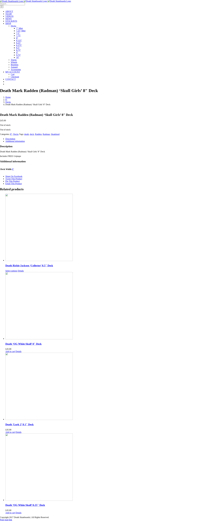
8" (11, 134)
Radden (38, 134)
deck (32, 134)
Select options (11, 271)
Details (21, 271)
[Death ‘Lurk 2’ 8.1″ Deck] (101, 386)
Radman (46, 134)
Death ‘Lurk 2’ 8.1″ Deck (19, 424)
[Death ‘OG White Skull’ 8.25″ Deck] (101, 467)
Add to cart (10, 351)
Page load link (6, 520)
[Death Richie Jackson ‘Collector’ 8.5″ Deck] (101, 228)
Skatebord (55, 134)
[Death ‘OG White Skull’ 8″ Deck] (101, 306)
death (26, 134)
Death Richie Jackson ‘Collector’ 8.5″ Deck (29, 265)
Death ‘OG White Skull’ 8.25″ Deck (25, 505)
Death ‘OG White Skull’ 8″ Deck (23, 343)
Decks (16, 134)
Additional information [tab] (15, 141)
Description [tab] (10, 139)
